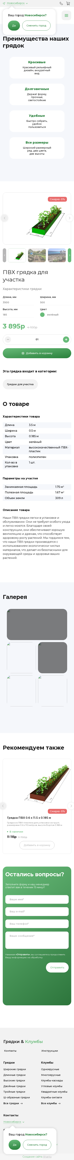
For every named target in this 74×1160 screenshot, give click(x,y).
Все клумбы (49, 1103)
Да (14, 25)
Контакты (10, 1050)
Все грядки (11, 1103)
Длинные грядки (14, 1075)
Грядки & (23, 1041)
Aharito (47, 1156)
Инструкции (49, 1050)
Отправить (57, 967)
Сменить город (36, 25)
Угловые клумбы (51, 1086)
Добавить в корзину (39, 353)
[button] (4, 218)
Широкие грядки (14, 1069)
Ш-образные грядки (16, 1097)
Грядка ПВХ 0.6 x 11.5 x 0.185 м (29, 817)
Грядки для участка (20, 384)
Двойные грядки (14, 1086)
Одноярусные (50, 1069)
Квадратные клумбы (54, 1091)
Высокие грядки (14, 1080)
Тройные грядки (14, 1091)
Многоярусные (51, 1075)
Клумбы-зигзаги (51, 1097)
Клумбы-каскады (52, 1080)
